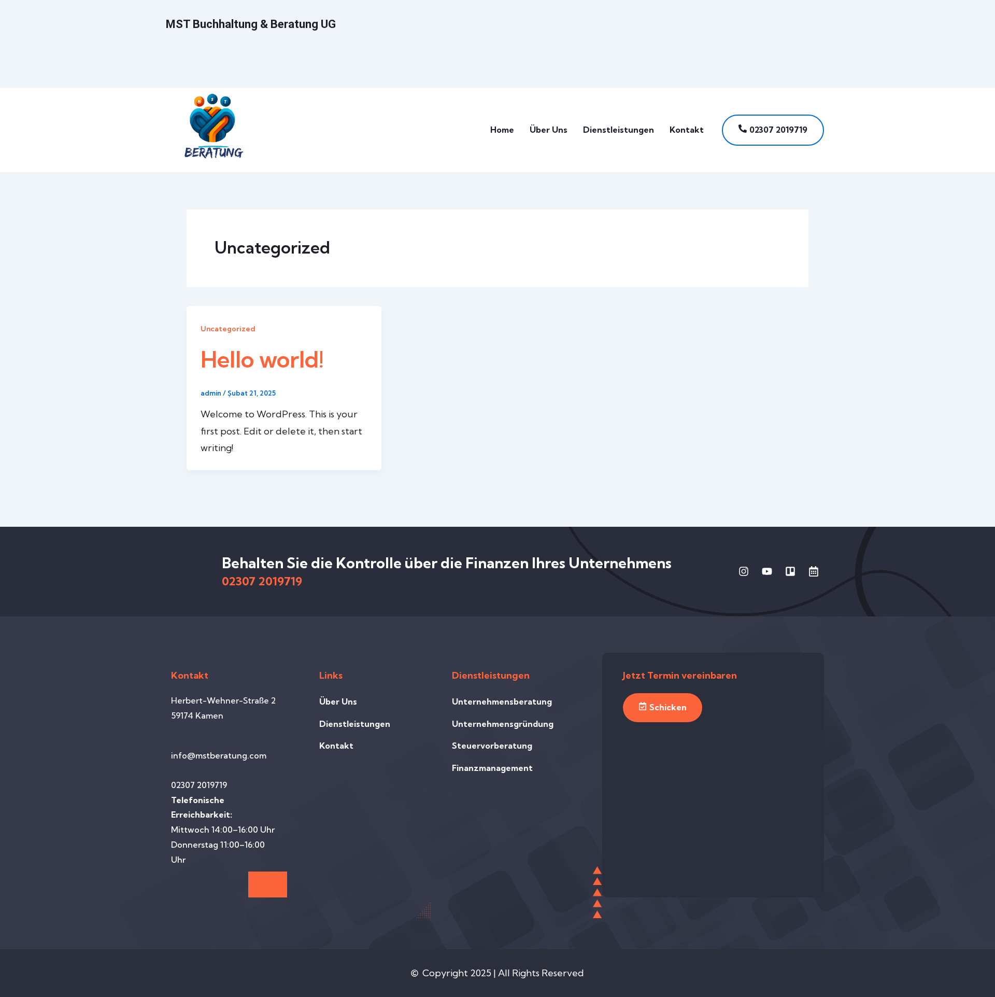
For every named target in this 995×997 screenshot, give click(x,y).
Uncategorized (228, 328)
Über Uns (548, 129)
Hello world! (262, 359)
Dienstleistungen (618, 129)
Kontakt (687, 129)
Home (502, 129)
